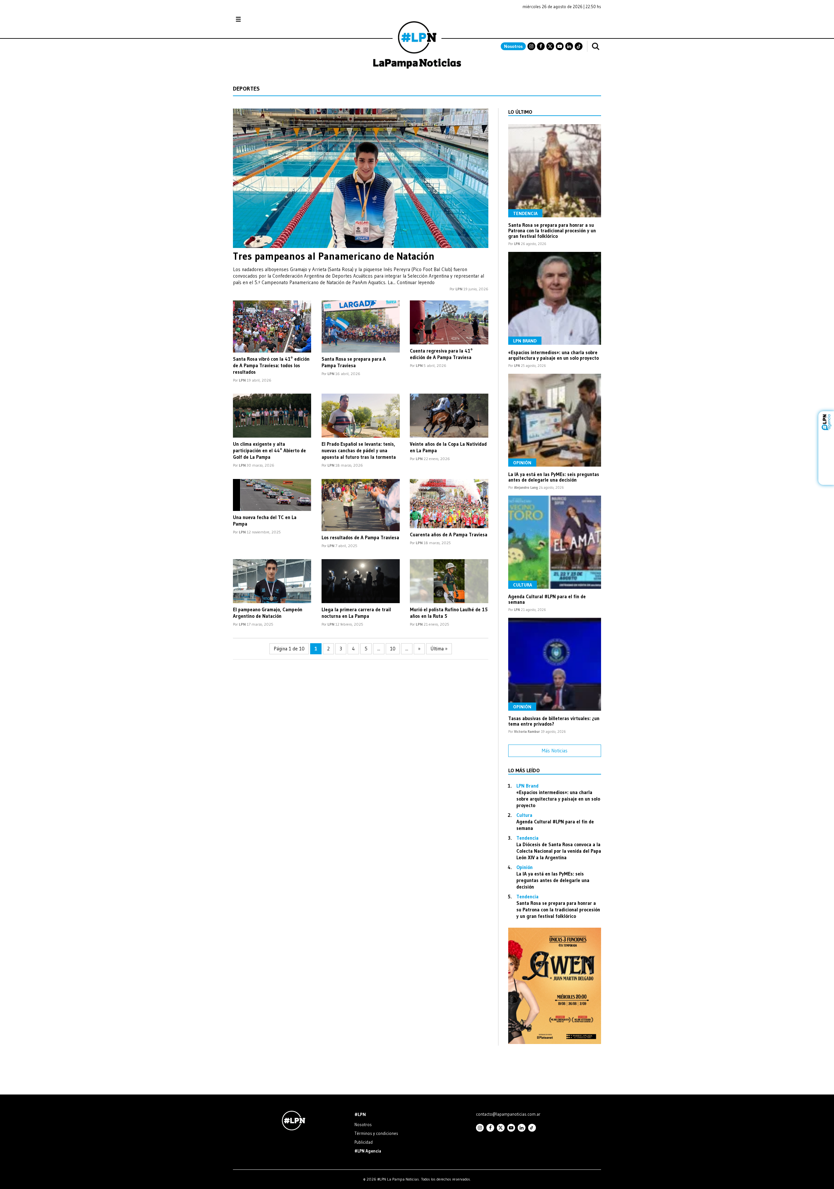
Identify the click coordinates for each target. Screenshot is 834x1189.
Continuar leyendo (416, 282)
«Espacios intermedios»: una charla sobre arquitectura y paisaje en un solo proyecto (553, 355)
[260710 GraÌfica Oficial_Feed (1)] (554, 1042)
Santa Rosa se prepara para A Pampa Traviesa (354, 362)
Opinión (522, 463)
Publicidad (363, 1142)
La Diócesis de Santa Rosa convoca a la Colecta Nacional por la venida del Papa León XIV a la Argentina (558, 851)
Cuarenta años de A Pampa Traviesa (448, 534)
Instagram (531, 46)
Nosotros (513, 46)
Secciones (256, 19)
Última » (439, 648)
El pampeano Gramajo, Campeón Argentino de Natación (267, 612)
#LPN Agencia (367, 1150)
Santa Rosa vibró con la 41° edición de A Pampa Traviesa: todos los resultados (271, 365)
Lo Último (520, 112)
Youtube (560, 46)
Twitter (550, 46)
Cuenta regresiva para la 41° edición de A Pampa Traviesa (441, 354)
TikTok (578, 46)
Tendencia (525, 213)
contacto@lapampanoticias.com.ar (508, 1114)
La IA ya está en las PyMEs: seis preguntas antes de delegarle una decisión (553, 477)
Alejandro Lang (526, 487)
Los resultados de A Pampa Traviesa (360, 537)
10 (392, 648)
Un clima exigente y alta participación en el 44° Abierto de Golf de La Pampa (269, 450)
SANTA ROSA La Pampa (560, 22)
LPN (458, 288)
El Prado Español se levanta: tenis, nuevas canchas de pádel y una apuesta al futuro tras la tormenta (359, 450)
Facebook (541, 46)
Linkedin (569, 46)
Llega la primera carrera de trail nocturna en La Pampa (356, 612)
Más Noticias (555, 750)
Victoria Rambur (527, 731)
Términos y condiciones (376, 1133)
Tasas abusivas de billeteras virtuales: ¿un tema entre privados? (553, 721)
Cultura (522, 585)
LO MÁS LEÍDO (524, 770)
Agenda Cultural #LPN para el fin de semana (547, 599)
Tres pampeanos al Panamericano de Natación (334, 256)
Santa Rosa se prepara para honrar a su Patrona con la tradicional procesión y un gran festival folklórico (552, 230)
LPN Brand (525, 341)
